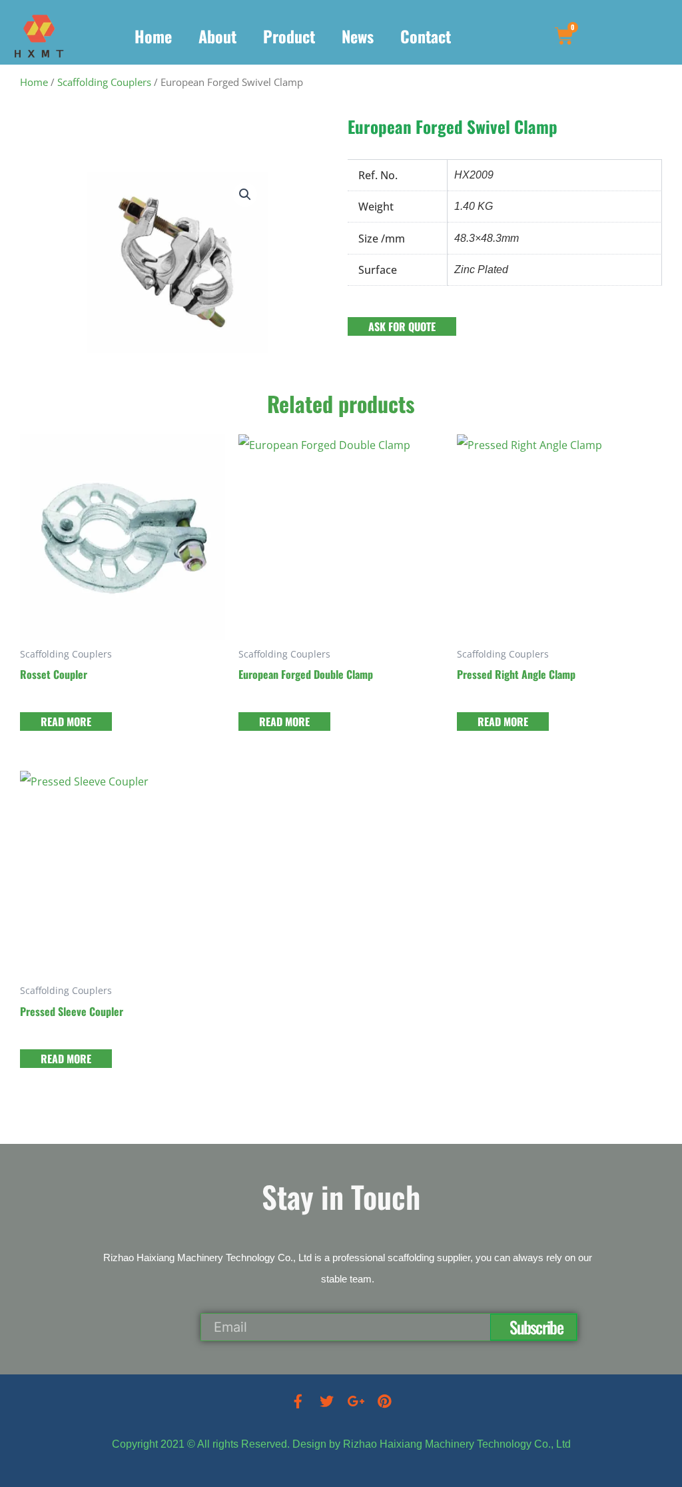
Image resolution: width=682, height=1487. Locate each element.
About (217, 36)
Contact (425, 36)
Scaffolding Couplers (104, 82)
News (358, 36)
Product (289, 36)
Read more (66, 722)
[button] (245, 195)
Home (153, 36)
